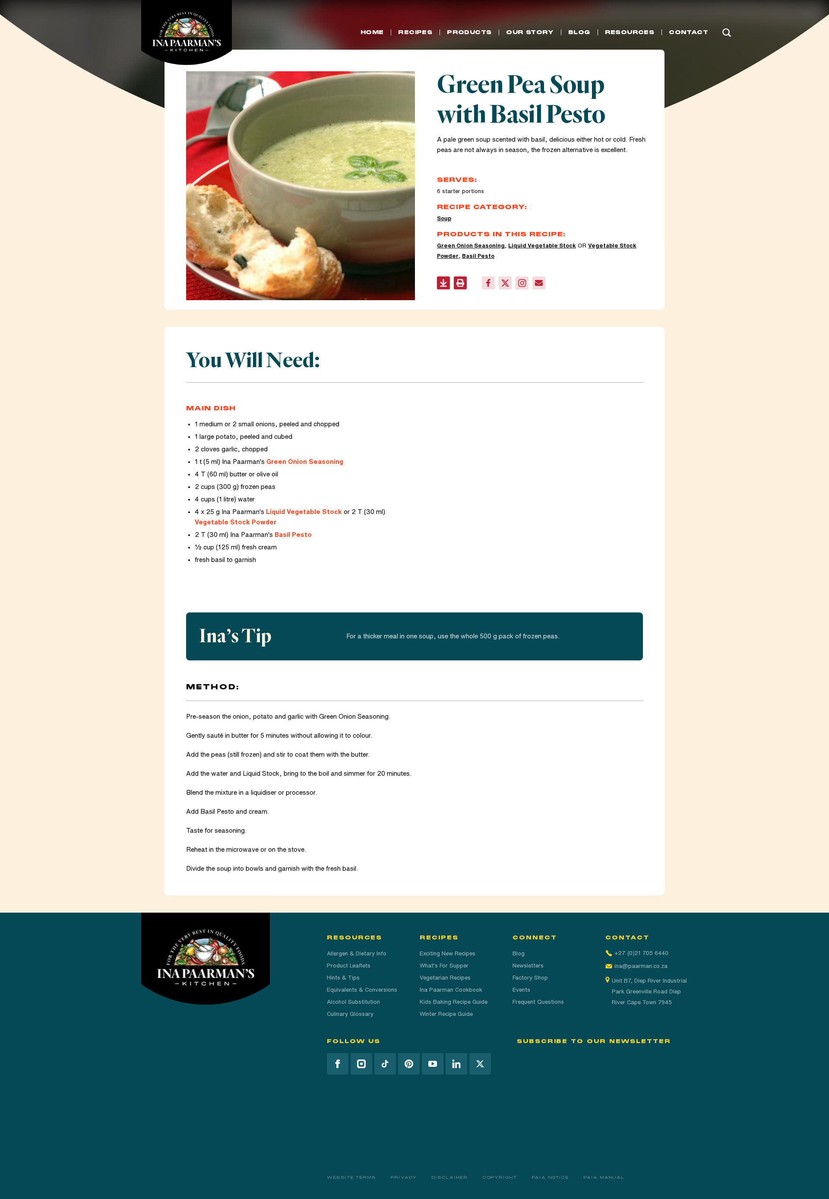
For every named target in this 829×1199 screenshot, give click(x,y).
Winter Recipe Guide (446, 1014)
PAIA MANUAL (604, 1177)
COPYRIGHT (500, 1177)
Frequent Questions (538, 1002)
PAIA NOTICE (550, 1177)
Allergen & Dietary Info (356, 953)
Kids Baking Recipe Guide (453, 1002)
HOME (372, 32)
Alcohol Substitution (353, 1002)
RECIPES (415, 32)
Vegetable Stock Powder (235, 522)
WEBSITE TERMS (351, 1177)
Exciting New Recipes (447, 953)
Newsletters (528, 965)
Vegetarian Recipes (445, 977)
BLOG (579, 32)
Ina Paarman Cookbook (451, 990)
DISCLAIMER (450, 1177)
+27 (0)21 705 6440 (641, 953)
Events (521, 990)
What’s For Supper (444, 965)
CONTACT (688, 32)
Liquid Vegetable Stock (542, 245)
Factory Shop (530, 977)
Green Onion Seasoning (471, 245)
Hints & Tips (343, 977)
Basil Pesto (478, 256)
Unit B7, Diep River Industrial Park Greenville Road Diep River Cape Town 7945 (649, 991)
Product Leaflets (348, 965)
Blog (519, 953)
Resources (630, 32)
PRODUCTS (469, 32)
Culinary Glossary (350, 1014)
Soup (444, 218)
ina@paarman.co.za (641, 966)
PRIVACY (404, 1177)
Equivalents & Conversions (362, 990)
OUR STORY (530, 32)
